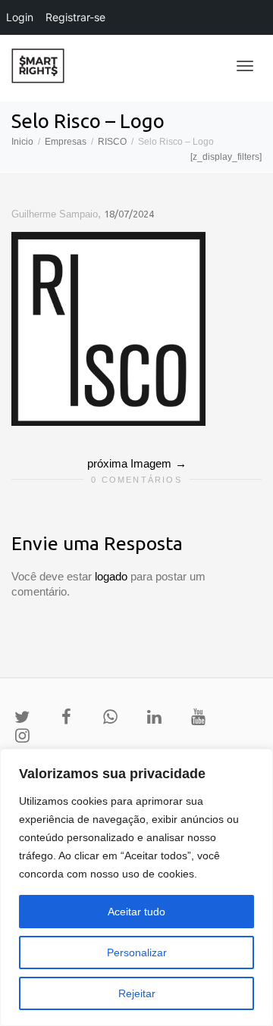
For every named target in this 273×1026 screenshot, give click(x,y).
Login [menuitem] (19, 17)
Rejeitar (136, 993)
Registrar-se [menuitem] (75, 17)
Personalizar (137, 952)
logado (112, 576)
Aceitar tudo (136, 912)
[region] (136, 887)
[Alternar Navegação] (245, 66)
